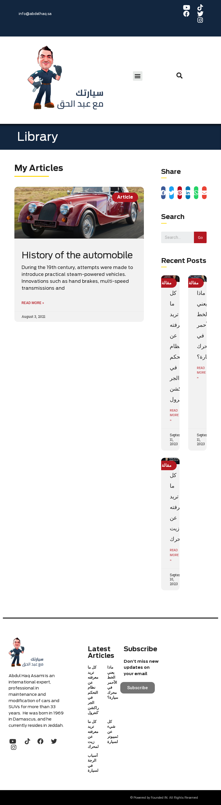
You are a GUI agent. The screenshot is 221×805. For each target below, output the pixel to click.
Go (200, 237)
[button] (137, 76)
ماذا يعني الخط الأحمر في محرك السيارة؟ (114, 682)
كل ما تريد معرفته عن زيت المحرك (179, 507)
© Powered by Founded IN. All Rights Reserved (164, 798)
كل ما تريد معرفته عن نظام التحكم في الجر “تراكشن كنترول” (179, 346)
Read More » (33, 303)
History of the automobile (77, 255)
